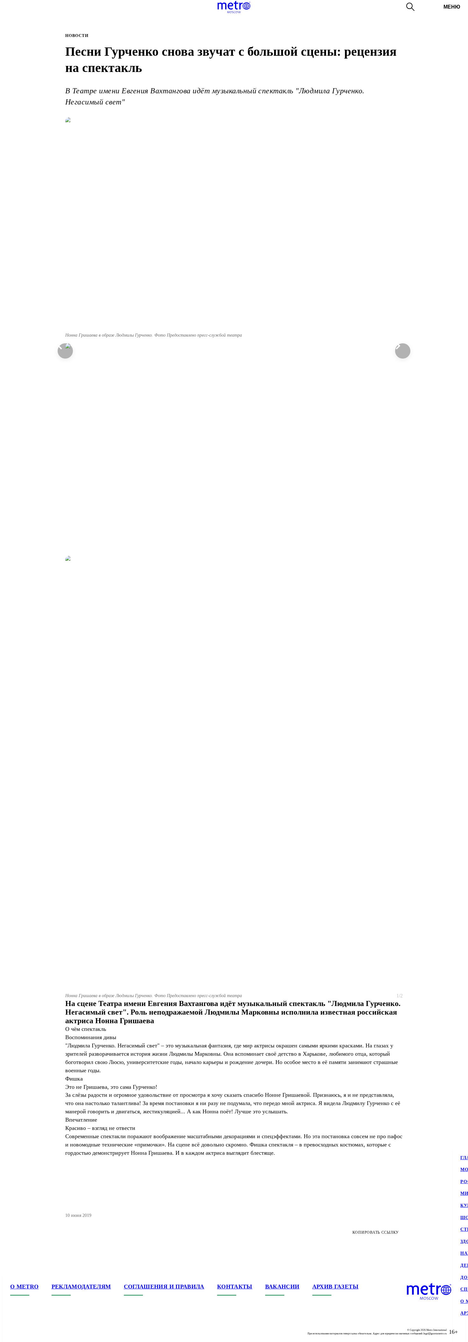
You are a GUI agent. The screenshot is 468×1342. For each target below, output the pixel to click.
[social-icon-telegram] (28, 1332)
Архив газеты (335, 1286)
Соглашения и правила (164, 1286)
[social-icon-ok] (41, 1332)
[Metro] (233, 7)
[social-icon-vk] (15, 1332)
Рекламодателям (81, 1286)
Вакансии (282, 1286)
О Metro (24, 1286)
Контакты (234, 1286)
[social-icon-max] (53, 1332)
